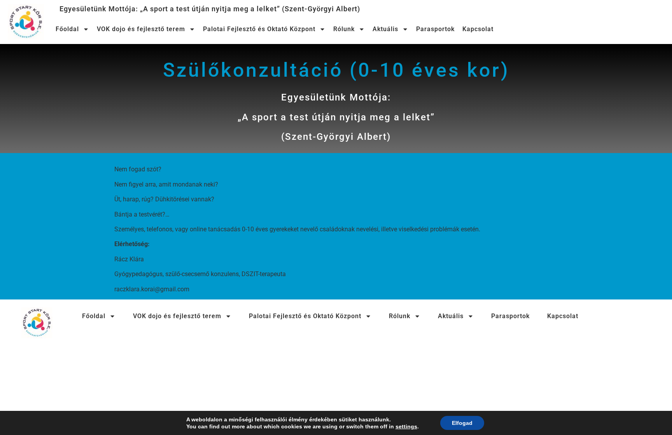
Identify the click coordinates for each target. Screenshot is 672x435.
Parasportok (435, 29)
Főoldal (67, 29)
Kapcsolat (478, 29)
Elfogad (462, 423)
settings (406, 426)
